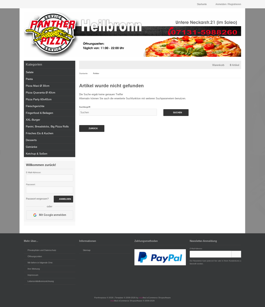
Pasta (29, 78)
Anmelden (63, 199)
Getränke (31, 146)
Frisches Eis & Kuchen (39, 133)
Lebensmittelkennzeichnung (41, 281)
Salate (30, 72)
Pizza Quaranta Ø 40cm (40, 92)
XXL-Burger (33, 119)
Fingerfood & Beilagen (39, 112)
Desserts (31, 140)
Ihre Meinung (34, 269)
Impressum (33, 275)
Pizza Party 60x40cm (39, 99)
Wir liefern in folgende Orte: (40, 262)
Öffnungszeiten (35, 256)
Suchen (176, 112)
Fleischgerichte (35, 106)
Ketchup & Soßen (36, 153)
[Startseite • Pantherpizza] (132, 34)
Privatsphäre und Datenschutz (42, 250)
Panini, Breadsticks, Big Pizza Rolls (47, 126)
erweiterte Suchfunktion (127, 98)
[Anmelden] (236, 254)
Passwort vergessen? (37, 198)
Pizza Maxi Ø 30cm (37, 85)
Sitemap (86, 250)
